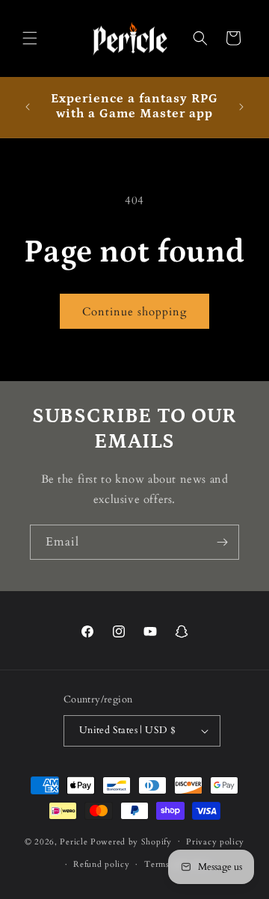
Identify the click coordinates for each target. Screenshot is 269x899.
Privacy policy (215, 841)
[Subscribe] (221, 542)
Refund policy (101, 864)
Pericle (73, 841)
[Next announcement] (241, 106)
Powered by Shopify (131, 841)
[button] (29, 38)
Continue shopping (134, 311)
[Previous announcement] (27, 106)
